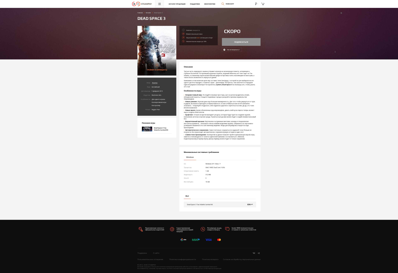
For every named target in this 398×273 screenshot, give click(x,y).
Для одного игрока (158, 99)
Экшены (154, 83)
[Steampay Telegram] (259, 253)
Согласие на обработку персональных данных (242, 259)
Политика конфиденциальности (182, 259)
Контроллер (156, 105)
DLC (187, 196)
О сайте (156, 253)
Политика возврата (210, 259)
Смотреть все (352, 4)
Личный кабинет (372, 6)
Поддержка (195, 4)
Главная (140, 13)
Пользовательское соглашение (150, 259)
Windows (190, 157)
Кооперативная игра (159, 102)
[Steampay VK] (254, 253)
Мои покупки (209, 4)
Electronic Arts (156, 95)
